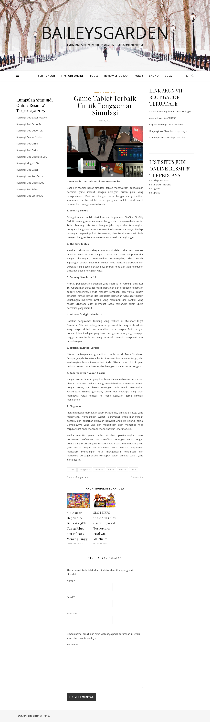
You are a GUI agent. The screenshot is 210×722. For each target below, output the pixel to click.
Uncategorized (105, 92)
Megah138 (33, 163)
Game (71, 469)
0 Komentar (137, 477)
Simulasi (99, 469)
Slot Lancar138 (35, 195)
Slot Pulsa (32, 189)
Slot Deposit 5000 (37, 156)
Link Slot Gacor (35, 176)
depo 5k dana (175, 124)
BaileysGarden (105, 32)
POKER (139, 75)
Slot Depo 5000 (35, 182)
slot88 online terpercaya (173, 131)
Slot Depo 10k (34, 130)
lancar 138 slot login (179, 111)
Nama (71, 580)
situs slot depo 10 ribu (172, 137)
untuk (133, 469)
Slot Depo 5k (34, 124)
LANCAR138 (169, 118)
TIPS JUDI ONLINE (72, 75)
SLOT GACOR (46, 75)
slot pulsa (154, 192)
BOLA (168, 75)
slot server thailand (160, 184)
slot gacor (155, 188)
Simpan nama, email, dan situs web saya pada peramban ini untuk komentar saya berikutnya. (103, 636)
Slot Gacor (32, 169)
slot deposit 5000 (159, 180)
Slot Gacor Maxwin (37, 117)
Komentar (72, 644)
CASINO (154, 75)
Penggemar (85, 469)
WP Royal (44, 715)
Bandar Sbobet (35, 137)
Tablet (111, 469)
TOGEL (94, 75)
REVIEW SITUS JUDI (116, 75)
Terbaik (122, 469)
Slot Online (33, 143)
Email (71, 597)
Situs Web (72, 613)
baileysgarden (80, 477)
